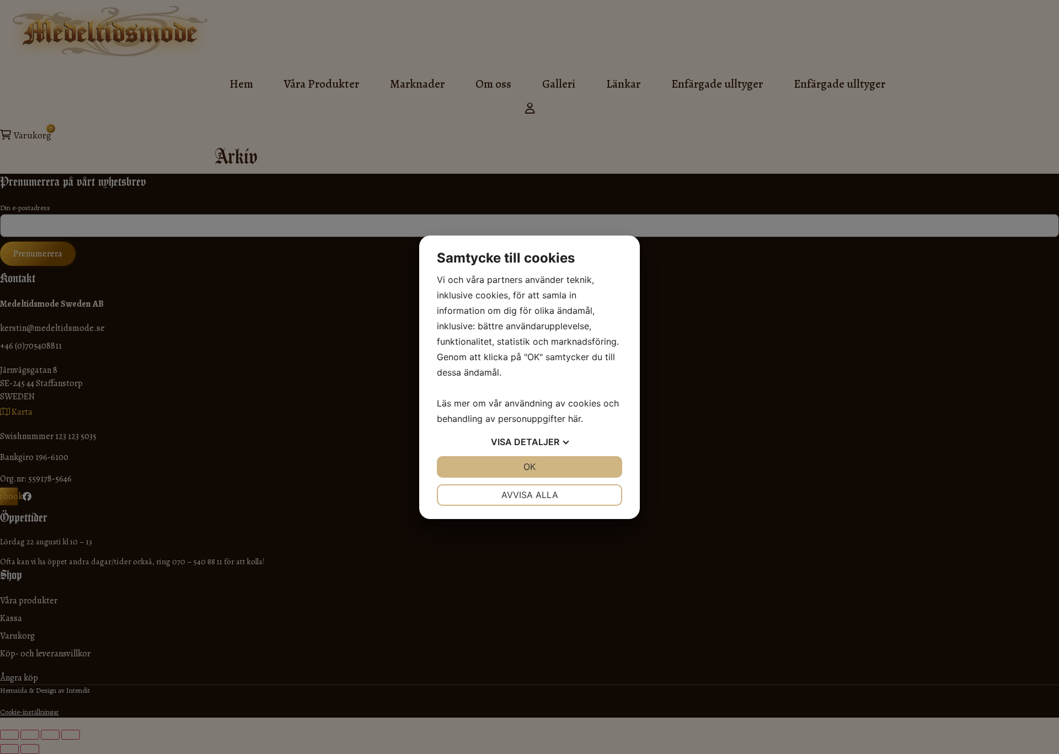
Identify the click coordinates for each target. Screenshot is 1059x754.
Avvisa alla (529, 494)
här (574, 418)
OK (529, 466)
